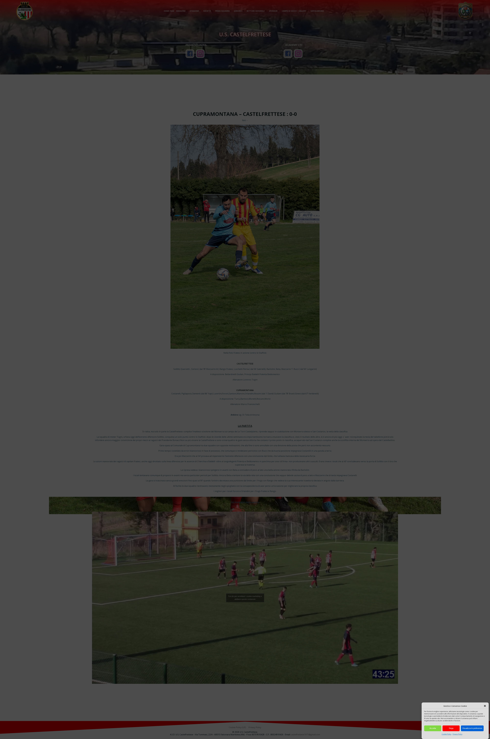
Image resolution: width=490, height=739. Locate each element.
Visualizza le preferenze (472, 728)
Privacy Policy (457, 734)
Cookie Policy (446, 734)
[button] (485, 706)
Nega (451, 728)
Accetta (433, 728)
